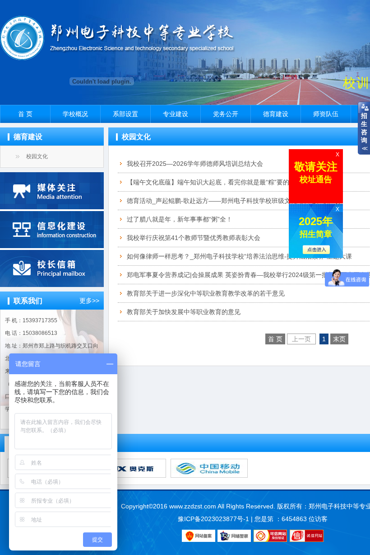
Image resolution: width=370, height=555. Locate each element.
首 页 (25, 114)
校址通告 (316, 172)
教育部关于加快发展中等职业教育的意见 (183, 311)
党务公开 (225, 114)
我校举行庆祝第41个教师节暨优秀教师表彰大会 (193, 237)
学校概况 (75, 114)
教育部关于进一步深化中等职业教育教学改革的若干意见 (206, 293)
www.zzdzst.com (192, 506)
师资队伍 (325, 114)
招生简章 (316, 227)
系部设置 (125, 114)
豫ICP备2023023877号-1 (213, 518)
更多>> (89, 300)
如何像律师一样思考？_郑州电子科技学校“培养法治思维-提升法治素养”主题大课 (239, 256)
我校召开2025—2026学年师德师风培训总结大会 (195, 163)
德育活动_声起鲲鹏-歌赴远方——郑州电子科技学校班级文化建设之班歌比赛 (234, 200)
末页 (339, 339)
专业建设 (175, 114)
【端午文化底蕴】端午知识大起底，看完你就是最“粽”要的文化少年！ (224, 182)
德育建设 (275, 114)
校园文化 (37, 156)
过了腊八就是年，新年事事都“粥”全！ (179, 219)
